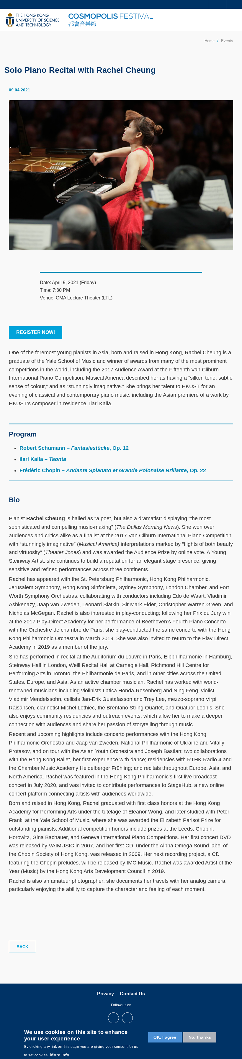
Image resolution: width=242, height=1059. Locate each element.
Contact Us (132, 993)
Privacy (105, 993)
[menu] (233, 20)
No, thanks (200, 1037)
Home (210, 41)
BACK (22, 946)
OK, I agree (164, 1037)
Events (227, 41)
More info (59, 1055)
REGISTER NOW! (35, 332)
